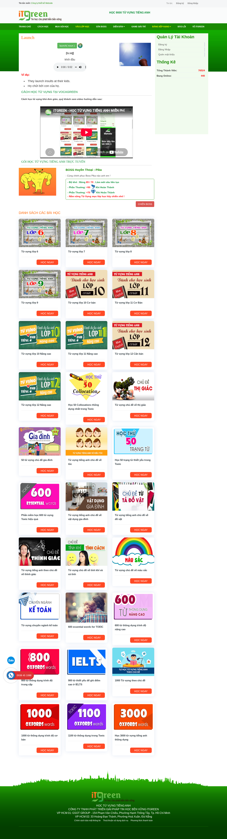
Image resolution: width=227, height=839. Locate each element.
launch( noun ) (67, 45)
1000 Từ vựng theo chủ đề (130, 680)
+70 (88, 192)
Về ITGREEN (198, 26)
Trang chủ (25, 26)
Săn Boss (101, 26)
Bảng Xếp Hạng (161, 26)
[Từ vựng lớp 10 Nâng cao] (40, 335)
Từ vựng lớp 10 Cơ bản (82, 302)
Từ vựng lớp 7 (76, 251)
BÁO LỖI (182, 26)
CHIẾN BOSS (145, 204)
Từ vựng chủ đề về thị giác (130, 404)
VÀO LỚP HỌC (82, 26)
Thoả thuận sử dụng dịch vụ (115, 820)
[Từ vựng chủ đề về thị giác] (133, 386)
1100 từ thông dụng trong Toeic (86, 735)
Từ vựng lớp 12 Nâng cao (36, 404)
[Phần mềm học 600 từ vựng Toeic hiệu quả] (40, 496)
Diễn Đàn (118, 26)
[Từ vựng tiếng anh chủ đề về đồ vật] (133, 496)
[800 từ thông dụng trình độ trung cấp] (40, 661)
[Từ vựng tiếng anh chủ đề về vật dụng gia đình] (87, 496)
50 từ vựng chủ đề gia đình (37, 460)
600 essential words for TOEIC (85, 626)
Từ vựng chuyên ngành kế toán (39, 625)
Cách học (43, 26)
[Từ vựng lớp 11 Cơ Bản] (133, 283)
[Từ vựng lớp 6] (40, 232)
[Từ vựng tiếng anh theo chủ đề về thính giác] (40, 551)
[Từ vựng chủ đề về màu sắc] (133, 551)
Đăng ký (180, 3)
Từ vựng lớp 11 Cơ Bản (128, 302)
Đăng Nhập (193, 3)
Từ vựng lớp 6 (29, 251)
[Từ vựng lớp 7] (87, 232)
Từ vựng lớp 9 (29, 302)
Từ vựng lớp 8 (123, 251)
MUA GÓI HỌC (62, 26)
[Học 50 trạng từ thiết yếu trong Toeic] (133, 441)
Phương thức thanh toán (142, 820)
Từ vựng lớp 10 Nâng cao (36, 353)
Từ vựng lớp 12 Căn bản (129, 353)
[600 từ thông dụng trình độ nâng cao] (133, 606)
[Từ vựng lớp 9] (40, 283)
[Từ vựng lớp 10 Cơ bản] (87, 283)
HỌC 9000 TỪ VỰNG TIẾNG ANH (129, 12)
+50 (88, 187)
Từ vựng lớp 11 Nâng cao (83, 353)
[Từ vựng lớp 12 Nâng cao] (40, 386)
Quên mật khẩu (166, 54)
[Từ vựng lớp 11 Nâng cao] (87, 335)
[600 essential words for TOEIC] (87, 607)
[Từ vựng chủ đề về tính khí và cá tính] (87, 551)
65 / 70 (89, 182)
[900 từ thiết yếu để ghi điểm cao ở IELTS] (87, 661)
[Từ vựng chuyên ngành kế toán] (40, 606)
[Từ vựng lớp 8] (133, 232)
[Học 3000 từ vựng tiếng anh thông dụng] (133, 716)
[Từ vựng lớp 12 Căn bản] (133, 335)
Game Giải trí (138, 26)
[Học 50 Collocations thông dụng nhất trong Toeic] (87, 386)
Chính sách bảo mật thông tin (87, 820)
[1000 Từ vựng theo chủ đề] (133, 661)
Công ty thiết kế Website (42, 3)
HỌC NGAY (47, 262)
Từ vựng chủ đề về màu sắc (131, 570)
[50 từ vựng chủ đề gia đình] (40, 441)
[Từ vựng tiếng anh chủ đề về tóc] (87, 441)
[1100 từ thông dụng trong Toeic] (87, 716)
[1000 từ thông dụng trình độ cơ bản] (40, 716)
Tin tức (169, 3)
